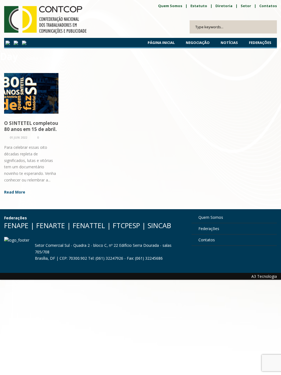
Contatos (268, 5)
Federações (260, 42)
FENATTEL (89, 225)
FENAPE (16, 225)
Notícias (229, 42)
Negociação (198, 42)
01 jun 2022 (18, 137)
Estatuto (198, 5)
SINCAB (159, 225)
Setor (246, 5)
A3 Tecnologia (264, 276)
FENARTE (50, 225)
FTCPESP (126, 225)
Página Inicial (161, 42)
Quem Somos (170, 5)
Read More (14, 192)
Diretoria (223, 5)
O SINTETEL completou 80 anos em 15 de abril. (31, 126)
